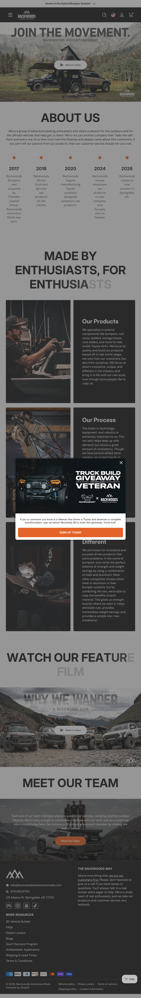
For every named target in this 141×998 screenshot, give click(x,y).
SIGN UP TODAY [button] (70, 532)
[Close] (121, 462)
